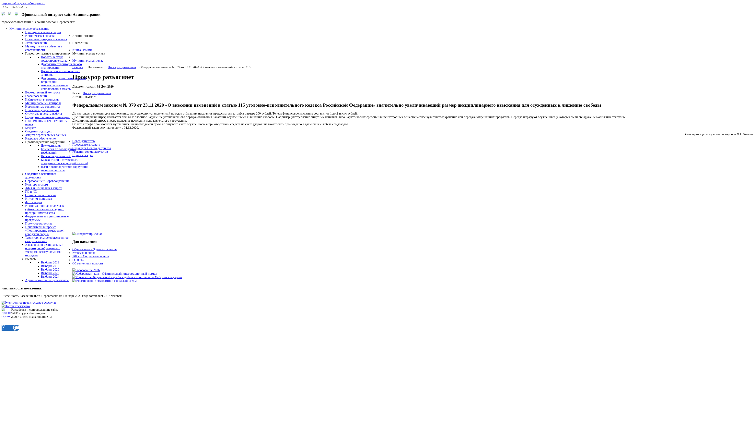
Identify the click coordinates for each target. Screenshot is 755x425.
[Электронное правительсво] (29, 302)
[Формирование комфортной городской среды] (104, 280)
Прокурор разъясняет (122, 67)
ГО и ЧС (78, 259)
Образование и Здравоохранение (94, 249)
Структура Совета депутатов (91, 148)
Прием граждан (82, 155)
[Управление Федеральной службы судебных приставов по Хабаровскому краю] (127, 277)
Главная (77, 67)
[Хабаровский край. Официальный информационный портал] (114, 273)
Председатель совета (86, 144)
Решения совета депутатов (90, 151)
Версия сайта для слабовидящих (23, 3)
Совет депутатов (83, 141)
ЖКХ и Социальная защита (90, 256)
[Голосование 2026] (86, 270)
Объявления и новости (87, 263)
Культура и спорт (83, 252)
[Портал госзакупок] (16, 306)
